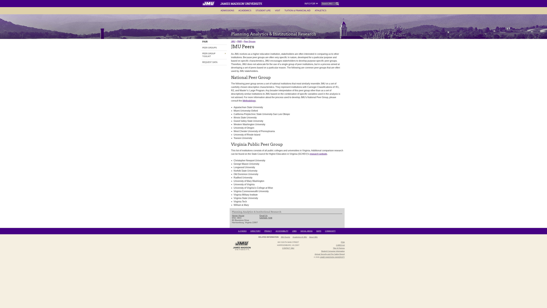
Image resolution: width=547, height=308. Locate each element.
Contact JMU (288, 248)
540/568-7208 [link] (266, 218)
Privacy (268, 231)
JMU (233, 41)
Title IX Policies (339, 248)
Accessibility (282, 231)
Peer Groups (249, 41)
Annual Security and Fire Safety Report (330, 254)
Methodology (249, 101)
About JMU (313, 237)
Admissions (227, 10)
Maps (318, 231)
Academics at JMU (300, 237)
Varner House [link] (238, 215)
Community (330, 231)
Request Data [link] (209, 62)
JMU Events (285, 237)
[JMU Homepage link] (241, 250)
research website (318, 154)
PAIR (239, 41)
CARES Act (340, 245)
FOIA (343, 242)
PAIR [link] (205, 41)
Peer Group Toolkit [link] (208, 54)
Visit (277, 10)
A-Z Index (242, 231)
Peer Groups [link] (209, 47)
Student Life (263, 10)
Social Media (306, 231)
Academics (244, 10)
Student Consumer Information (333, 251)
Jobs (294, 231)
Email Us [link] (264, 215)
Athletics (320, 10)
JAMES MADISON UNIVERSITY (332, 257)
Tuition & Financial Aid (297, 10)
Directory (255, 231)
